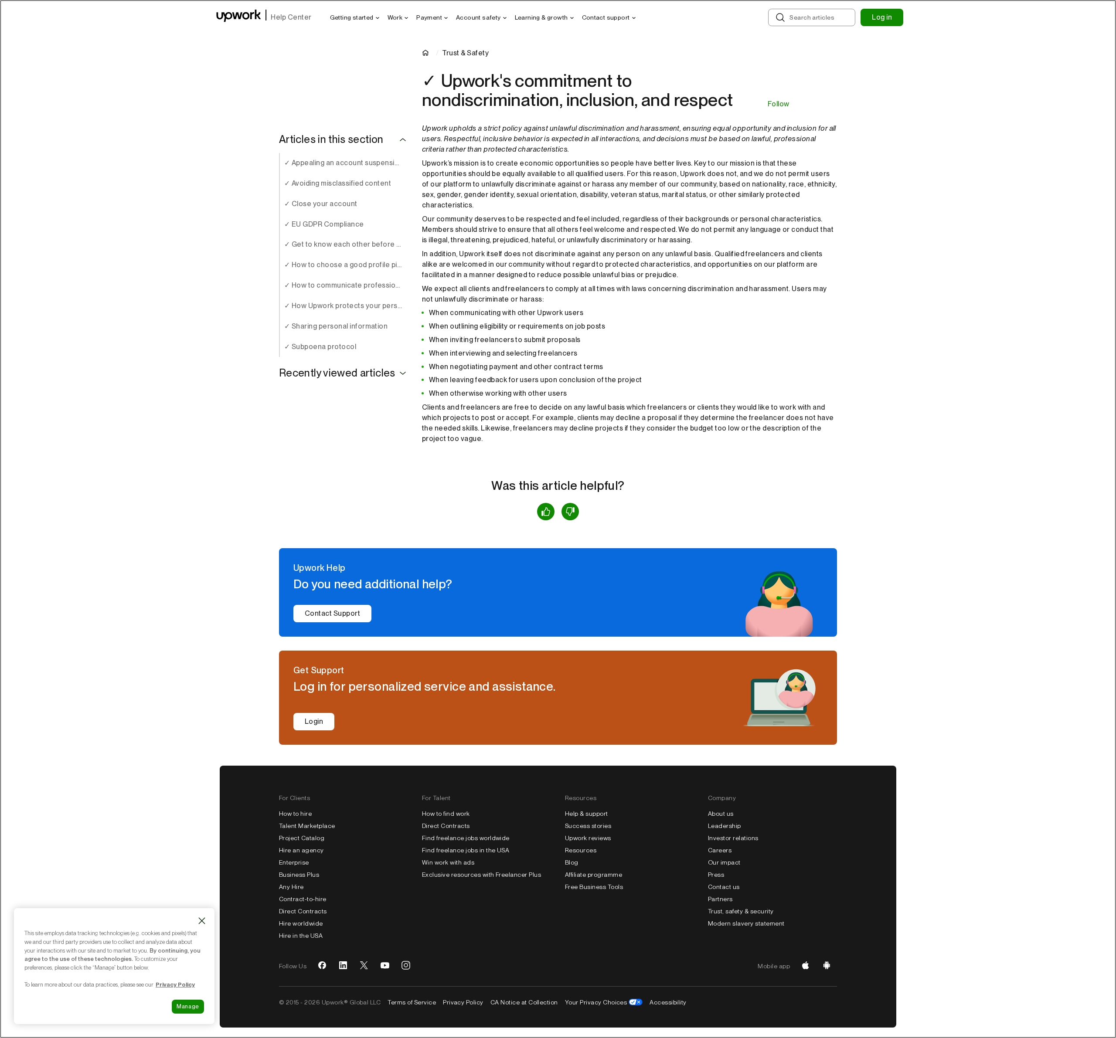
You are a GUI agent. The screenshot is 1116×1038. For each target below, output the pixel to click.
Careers (720, 850)
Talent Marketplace (307, 825)
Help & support (586, 813)
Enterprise (294, 862)
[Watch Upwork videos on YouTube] (385, 966)
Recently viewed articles (337, 373)
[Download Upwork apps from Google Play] (826, 966)
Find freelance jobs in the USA (465, 850)
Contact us (724, 886)
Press (716, 874)
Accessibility (668, 1002)
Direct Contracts (303, 911)
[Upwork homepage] (238, 17)
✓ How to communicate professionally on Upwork (346, 285)
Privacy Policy (463, 1002)
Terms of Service (412, 1002)
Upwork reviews (588, 837)
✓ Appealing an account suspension (343, 163)
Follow (778, 104)
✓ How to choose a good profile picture (346, 265)
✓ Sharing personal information (336, 326)
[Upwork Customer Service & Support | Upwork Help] (427, 53)
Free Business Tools (594, 886)
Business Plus (299, 874)
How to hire (295, 813)
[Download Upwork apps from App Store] (805, 966)
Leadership (724, 825)
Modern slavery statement (746, 923)
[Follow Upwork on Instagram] (406, 966)
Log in (882, 17)
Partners (720, 899)
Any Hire (291, 886)
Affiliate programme (593, 874)
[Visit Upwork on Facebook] (322, 966)
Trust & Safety (465, 53)
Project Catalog (301, 837)
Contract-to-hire (303, 899)
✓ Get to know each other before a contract (346, 244)
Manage (188, 1006)
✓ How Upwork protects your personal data (346, 306)
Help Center (291, 17)
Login (314, 721)
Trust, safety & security (741, 911)
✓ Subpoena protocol (320, 347)
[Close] (201, 920)
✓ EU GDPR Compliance (324, 224)
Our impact (724, 862)
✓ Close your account (320, 204)
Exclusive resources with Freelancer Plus (481, 874)
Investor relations (733, 837)
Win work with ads (448, 862)
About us (721, 813)
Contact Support (332, 613)
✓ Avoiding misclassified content (337, 183)
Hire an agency (301, 850)
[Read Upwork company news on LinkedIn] (343, 966)
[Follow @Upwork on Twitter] (364, 966)
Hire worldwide (301, 923)
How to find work (446, 813)
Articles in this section (331, 139)
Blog (571, 862)
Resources (580, 850)
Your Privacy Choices (596, 1002)
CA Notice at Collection (524, 1002)
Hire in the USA (301, 935)
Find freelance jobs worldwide (466, 837)
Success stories (588, 825)
